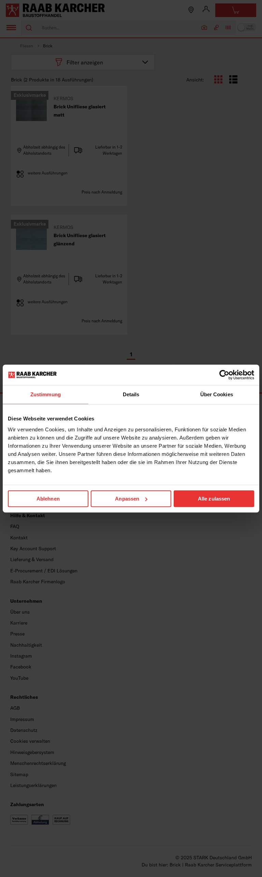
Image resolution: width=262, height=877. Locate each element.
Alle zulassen (214, 499)
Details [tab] (131, 394)
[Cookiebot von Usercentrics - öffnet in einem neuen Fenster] (224, 375)
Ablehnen (48, 499)
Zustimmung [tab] (45, 394)
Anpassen (127, 499)
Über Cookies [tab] (216, 394)
